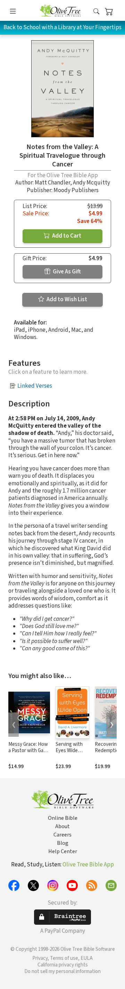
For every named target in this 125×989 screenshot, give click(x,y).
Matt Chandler (52, 183)
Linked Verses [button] (34, 386)
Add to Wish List (66, 299)
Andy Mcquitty (91, 183)
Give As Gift (66, 271)
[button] (96, 11)
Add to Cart (66, 236)
